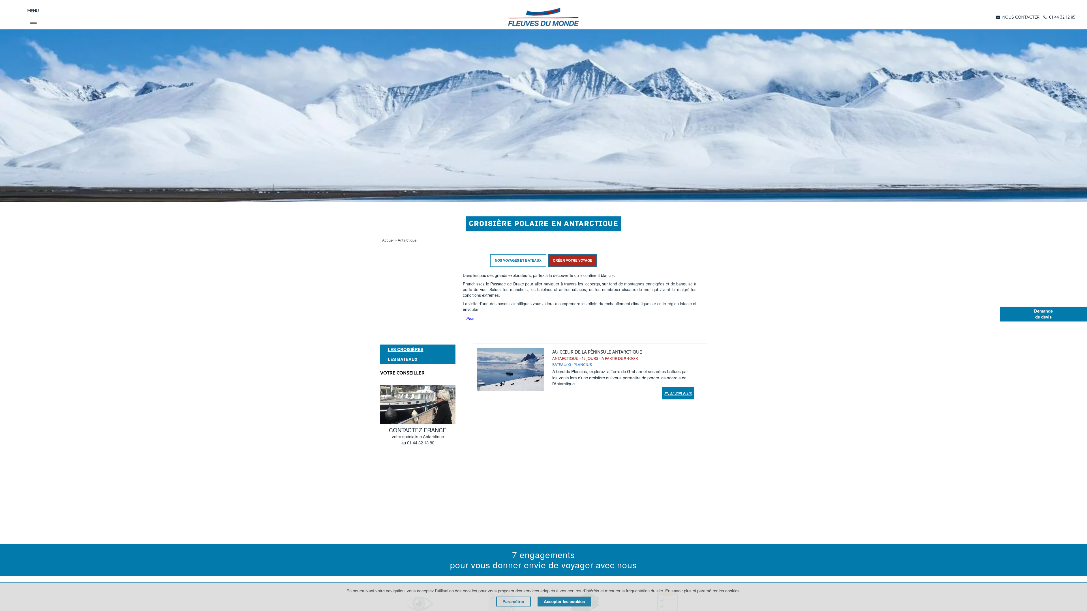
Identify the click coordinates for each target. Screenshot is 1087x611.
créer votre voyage (572, 260)
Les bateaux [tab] (403, 359)
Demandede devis (1043, 314)
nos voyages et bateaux (518, 260)
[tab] (417, 349)
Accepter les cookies (564, 601)
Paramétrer (513, 601)
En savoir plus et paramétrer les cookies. (703, 590)
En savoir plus (678, 393)
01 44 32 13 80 (420, 443)
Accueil (388, 240)
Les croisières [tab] (405, 349)
